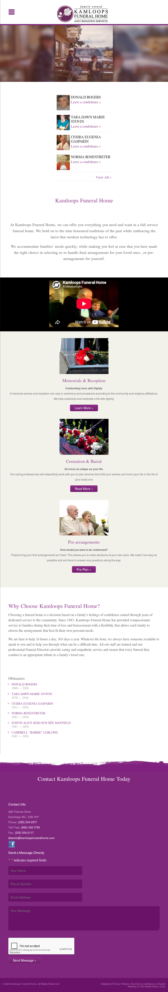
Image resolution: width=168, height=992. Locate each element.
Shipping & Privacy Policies (115, 983)
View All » (103, 177)
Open (11, 12)
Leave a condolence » (86, 102)
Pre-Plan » (84, 569)
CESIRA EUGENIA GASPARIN (86, 139)
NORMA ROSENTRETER (90, 156)
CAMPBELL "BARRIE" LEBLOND (35, 734)
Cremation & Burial (84, 461)
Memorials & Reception (83, 380)
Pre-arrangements (84, 542)
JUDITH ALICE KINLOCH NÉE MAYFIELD (41, 724)
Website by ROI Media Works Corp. (147, 986)
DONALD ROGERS (86, 97)
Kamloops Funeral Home (84, 13)
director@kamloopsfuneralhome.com (31, 838)
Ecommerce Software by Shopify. (148, 983)
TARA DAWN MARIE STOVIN (88, 119)
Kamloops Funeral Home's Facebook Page (11, 844)
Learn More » (84, 408)
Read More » (84, 488)
